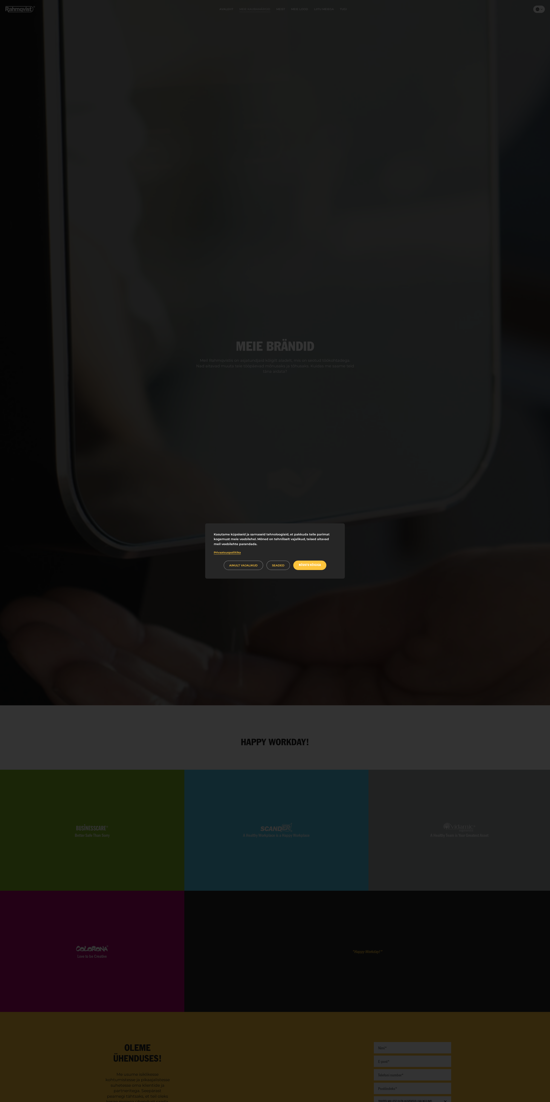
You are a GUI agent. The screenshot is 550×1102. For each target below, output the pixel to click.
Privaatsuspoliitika (227, 552)
